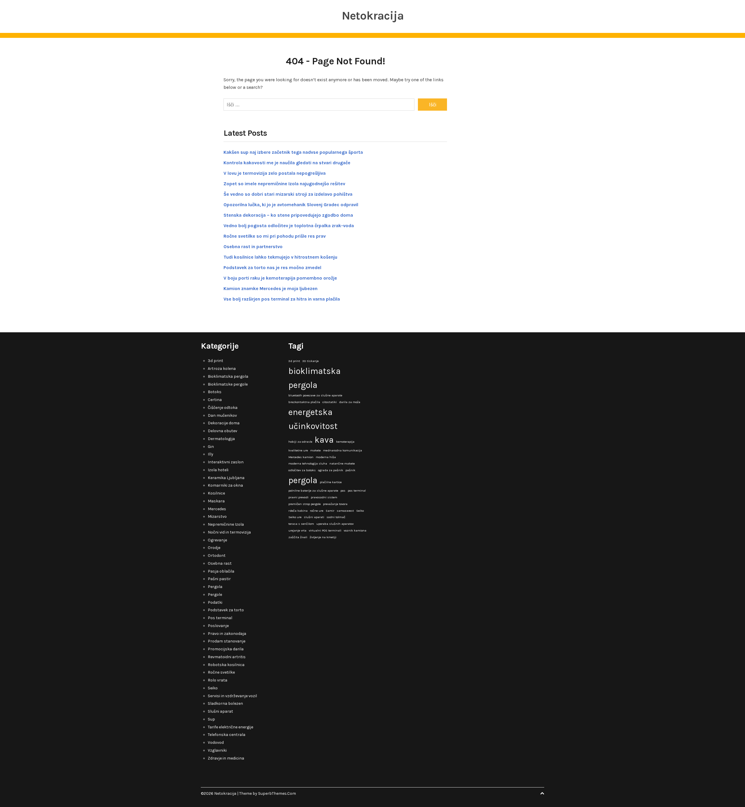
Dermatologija (221, 438)
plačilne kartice (331, 482)
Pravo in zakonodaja (227, 633)
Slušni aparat (220, 711)
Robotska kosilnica (226, 664)
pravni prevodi (298, 497)
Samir (330, 511)
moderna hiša (326, 457)
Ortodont (217, 555)
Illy (210, 454)
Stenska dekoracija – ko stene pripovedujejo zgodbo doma (288, 215)
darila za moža (349, 402)
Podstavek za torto (226, 610)
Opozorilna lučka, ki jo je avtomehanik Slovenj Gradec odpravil (291, 204)
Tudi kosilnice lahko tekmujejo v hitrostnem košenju (280, 257)
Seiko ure (294, 517)
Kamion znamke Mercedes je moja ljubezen (270, 288)
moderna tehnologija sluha (307, 463)
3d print (215, 360)
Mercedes (217, 508)
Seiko (213, 688)
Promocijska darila (226, 649)
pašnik (350, 470)
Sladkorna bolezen (225, 703)
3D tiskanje (310, 361)
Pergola (215, 586)
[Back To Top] (542, 793)
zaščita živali (297, 537)
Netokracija (373, 15)
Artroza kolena (222, 368)
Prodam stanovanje (226, 641)
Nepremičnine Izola (226, 524)
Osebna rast (220, 563)
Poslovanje (218, 625)
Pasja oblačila (221, 571)
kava (324, 440)
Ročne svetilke (221, 672)
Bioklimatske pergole (228, 384)
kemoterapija (345, 442)
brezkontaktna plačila (304, 402)
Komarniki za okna (225, 485)
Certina (215, 399)
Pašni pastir (219, 578)
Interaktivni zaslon (226, 462)
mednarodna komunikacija (342, 450)
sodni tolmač (336, 517)
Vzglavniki (217, 750)
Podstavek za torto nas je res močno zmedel (272, 267)
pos (342, 490)
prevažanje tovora (335, 504)
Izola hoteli (218, 469)
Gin (211, 446)
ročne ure (316, 511)
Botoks (214, 391)
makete (315, 450)
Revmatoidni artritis (227, 656)
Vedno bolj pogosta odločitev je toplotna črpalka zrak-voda (289, 225)
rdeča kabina (298, 511)
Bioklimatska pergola (228, 376)
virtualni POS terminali (325, 530)
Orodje (214, 547)
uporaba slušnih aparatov (335, 524)
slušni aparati (314, 517)
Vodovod (216, 742)
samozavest (345, 511)
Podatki (215, 602)
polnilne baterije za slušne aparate (313, 490)
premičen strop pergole (304, 504)
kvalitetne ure (298, 450)
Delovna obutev (222, 430)
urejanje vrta (297, 530)
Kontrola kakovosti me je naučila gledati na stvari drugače (287, 162)
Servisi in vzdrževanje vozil (232, 695)
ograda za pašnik (330, 470)
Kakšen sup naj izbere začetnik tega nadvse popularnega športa (293, 152)
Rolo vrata (217, 680)
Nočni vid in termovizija (229, 532)
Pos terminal (220, 617)
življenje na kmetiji (323, 537)
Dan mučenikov (222, 415)
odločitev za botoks (302, 470)
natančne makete (342, 463)
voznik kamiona (355, 530)
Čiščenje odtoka (222, 407)
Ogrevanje (217, 540)
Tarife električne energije (230, 727)
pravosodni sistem (324, 497)
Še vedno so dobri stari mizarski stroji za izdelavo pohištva (288, 194)
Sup (211, 719)
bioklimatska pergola (314, 378)
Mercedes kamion (300, 457)
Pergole (215, 594)
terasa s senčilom (301, 524)
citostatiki (329, 402)
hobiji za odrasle (300, 442)
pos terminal (357, 490)
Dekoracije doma (224, 423)
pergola (302, 480)
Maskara (216, 501)
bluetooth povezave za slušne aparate (315, 395)
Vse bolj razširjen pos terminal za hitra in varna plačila (282, 299)
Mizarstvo (217, 516)
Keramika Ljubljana (226, 477)
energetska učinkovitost (313, 419)
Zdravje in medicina (226, 758)
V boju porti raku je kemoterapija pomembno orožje (280, 278)
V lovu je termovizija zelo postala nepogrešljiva (275, 173)
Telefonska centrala (226, 734)
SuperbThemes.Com (277, 793)
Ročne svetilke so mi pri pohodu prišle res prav (275, 236)
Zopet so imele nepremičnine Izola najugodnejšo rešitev (284, 183)
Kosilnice (216, 493)
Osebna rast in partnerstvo (253, 246)
